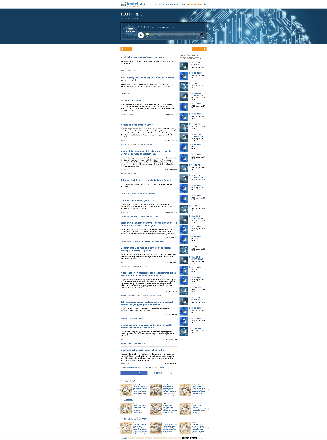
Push (179, 438)
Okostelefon (142, 144)
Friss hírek (156, 4)
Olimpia (134, 193)
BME (157, 216)
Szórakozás (174, 4)
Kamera (141, 241)
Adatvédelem (148, 438)
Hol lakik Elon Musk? (130, 100)
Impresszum (131, 438)
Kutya (130, 173)
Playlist (183, 4)
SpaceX (144, 343)
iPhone (150, 144)
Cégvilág (123, 367)
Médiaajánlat (140, 438)
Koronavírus (132, 70)
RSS (176, 438)
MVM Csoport (151, 216)
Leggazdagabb (139, 118)
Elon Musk (131, 118)
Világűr (131, 343)
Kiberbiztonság (149, 241)
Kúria (147, 118)
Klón (135, 173)
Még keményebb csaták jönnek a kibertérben (142, 350)
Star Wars (153, 295)
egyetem (136, 216)
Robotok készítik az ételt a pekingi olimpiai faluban (145, 180)
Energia (143, 216)
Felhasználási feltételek (159, 438)
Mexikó (136, 241)
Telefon (140, 295)
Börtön (130, 241)
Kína (129, 193)
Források (170, 438)
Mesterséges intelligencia (136, 318)
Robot (140, 193)
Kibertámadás (160, 241)
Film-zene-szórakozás (135, 418)
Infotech (123, 93)
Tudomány (124, 70)
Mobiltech (124, 144)
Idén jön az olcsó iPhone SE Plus (136, 124)
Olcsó (130, 144)
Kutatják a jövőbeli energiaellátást (137, 200)
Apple (135, 144)
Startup (146, 295)
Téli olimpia (152, 193)
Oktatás (130, 216)
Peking (145, 193)
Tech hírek (165, 4)
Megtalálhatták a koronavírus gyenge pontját (142, 57)
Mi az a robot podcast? (195, 4)
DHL (129, 93)
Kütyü (159, 295)
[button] (118, 390)
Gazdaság (124, 318)
